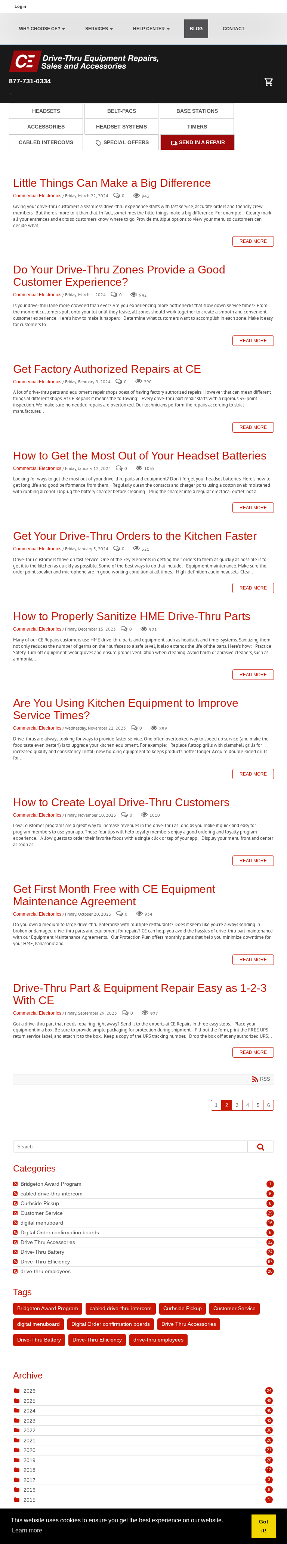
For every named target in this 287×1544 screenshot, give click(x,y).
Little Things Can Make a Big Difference (112, 183)
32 (270, 1242)
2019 (30, 1460)
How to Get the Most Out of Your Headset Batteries (139, 455)
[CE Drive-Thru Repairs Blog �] (83, 61)
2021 (30, 1441)
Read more (253, 241)
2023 (30, 1421)
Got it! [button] (263, 1526)
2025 (30, 1401)
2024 (30, 1411)
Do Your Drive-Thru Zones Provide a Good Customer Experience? (119, 275)
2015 (30, 1500)
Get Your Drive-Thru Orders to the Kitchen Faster (135, 536)
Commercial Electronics (37, 196)
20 (270, 1271)
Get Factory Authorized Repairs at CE (107, 369)
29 (270, 1213)
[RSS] (16, 1184)
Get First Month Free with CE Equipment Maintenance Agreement (114, 895)
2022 (30, 1430)
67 (270, 1261)
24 (270, 1252)
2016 (30, 1490)
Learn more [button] (27, 1530)
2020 (30, 1450)
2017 (30, 1480)
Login (20, 6)
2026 (30, 1391)
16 (270, 1222)
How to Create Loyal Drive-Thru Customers (121, 802)
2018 (30, 1470)
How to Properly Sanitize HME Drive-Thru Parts (131, 616)
